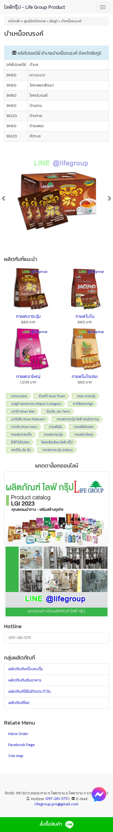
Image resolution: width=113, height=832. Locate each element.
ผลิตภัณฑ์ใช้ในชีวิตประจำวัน (30, 691)
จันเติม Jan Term (58, 411)
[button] (12, 198)
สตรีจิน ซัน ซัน (21, 449)
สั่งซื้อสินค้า (51, 824)
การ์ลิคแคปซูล (83, 403)
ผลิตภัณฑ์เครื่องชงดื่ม (26, 669)
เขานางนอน (19, 396)
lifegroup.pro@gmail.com (56, 804)
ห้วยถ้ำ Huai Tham (52, 396)
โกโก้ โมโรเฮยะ (20, 442)
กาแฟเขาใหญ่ (28, 376)
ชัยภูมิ (96, 53)
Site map (15, 756)
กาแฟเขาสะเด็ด (21, 434)
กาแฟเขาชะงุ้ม (28, 316)
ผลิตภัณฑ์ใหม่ (19, 703)
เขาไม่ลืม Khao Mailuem (28, 419)
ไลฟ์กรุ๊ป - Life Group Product (34, 7)
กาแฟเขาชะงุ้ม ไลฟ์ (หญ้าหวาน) (78, 419)
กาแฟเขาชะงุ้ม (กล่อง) (58, 449)
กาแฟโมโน (84, 316)
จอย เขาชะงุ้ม (86, 396)
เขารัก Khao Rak (23, 411)
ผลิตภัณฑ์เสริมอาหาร (25, 680)
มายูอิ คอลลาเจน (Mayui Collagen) (36, 403)
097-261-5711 (20, 638)
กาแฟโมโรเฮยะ (85, 376)
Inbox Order (18, 734)
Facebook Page (21, 745)
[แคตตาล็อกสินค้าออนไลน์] (56, 544)
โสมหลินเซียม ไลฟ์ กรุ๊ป (57, 442)
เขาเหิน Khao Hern (24, 426)
